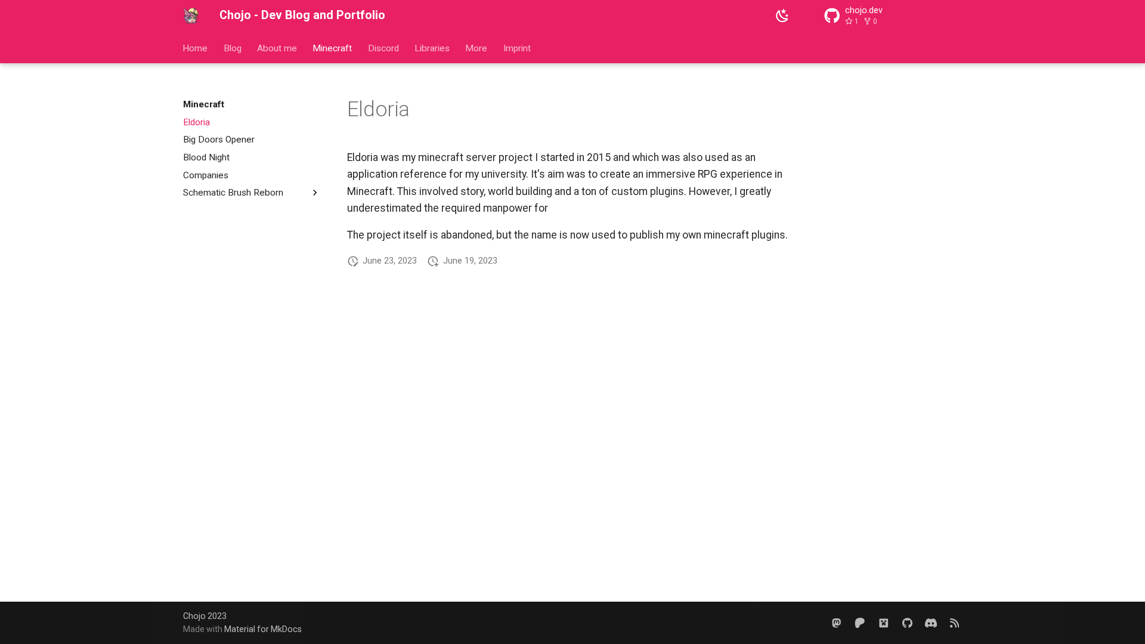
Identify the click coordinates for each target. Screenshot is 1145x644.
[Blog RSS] (954, 622)
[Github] (906, 622)
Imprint (517, 47)
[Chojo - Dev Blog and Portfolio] (191, 15)
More (477, 47)
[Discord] (930, 622)
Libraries (432, 47)
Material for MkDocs (263, 629)
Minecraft (332, 47)
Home (195, 47)
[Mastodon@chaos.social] (836, 622)
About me (277, 47)
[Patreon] (859, 622)
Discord (383, 47)
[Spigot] (883, 622)
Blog (233, 47)
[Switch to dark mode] (782, 15)
